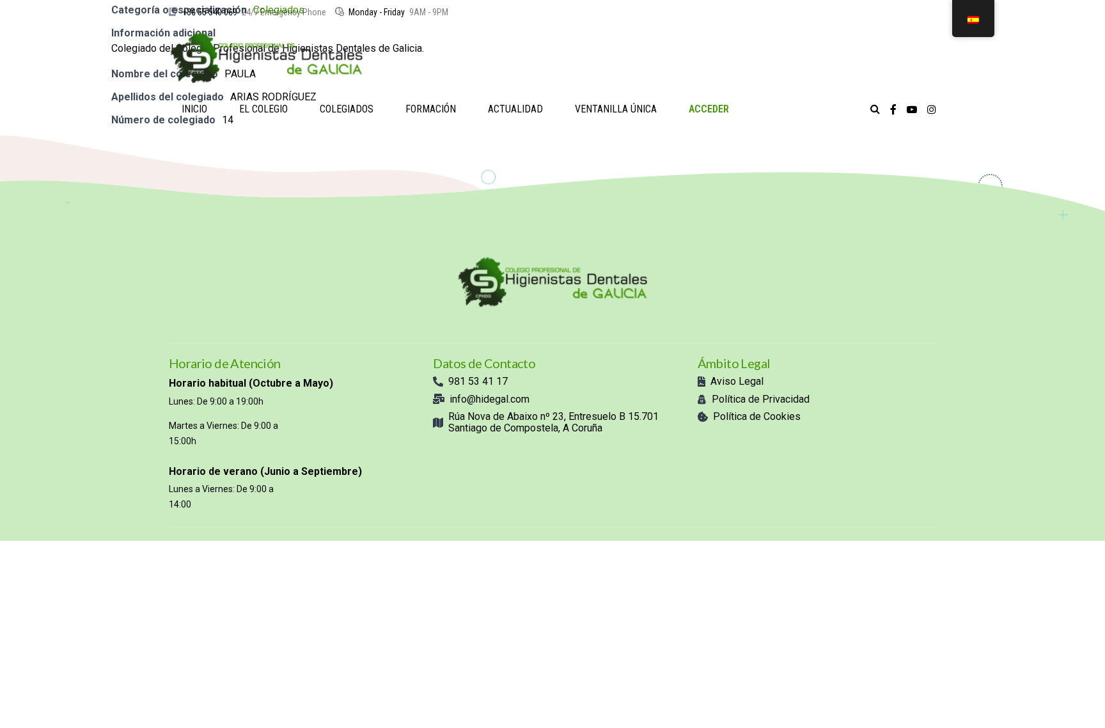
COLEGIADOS (346, 109)
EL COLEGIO (263, 109)
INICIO (194, 109)
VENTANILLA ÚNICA (616, 109)
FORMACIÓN (430, 109)
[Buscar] (875, 109)
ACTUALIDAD (515, 109)
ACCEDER (709, 109)
